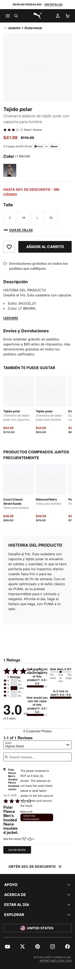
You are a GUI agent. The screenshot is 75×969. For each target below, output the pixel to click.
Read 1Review (33, 129)
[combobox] (37, 744)
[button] (14, 680)
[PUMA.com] (37, 16)
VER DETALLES (53, 4)
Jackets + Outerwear (25, 28)
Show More (17, 850)
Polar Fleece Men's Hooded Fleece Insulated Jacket (13, 779)
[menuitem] (7, 946)
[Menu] (7, 16)
